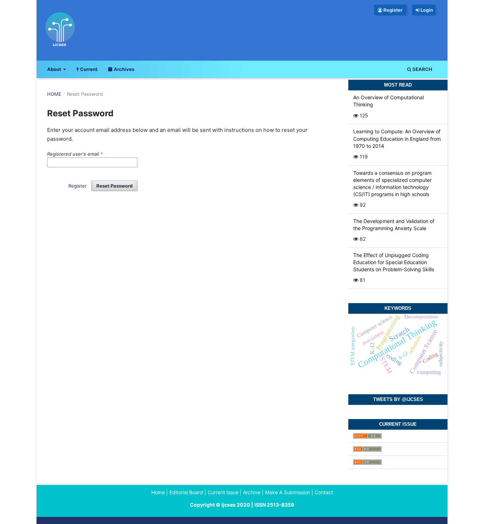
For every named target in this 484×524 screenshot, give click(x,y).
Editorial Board (186, 492)
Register (392, 10)
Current (88, 69)
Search (421, 69)
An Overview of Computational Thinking (388, 100)
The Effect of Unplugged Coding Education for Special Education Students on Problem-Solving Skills (393, 262)
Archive (251, 492)
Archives (123, 69)
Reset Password (114, 186)
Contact (324, 492)
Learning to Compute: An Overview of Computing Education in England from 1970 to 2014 (397, 138)
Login (427, 10)
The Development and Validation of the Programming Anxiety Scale (393, 224)
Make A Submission (287, 492)
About (54, 69)
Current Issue (223, 492)
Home (54, 94)
